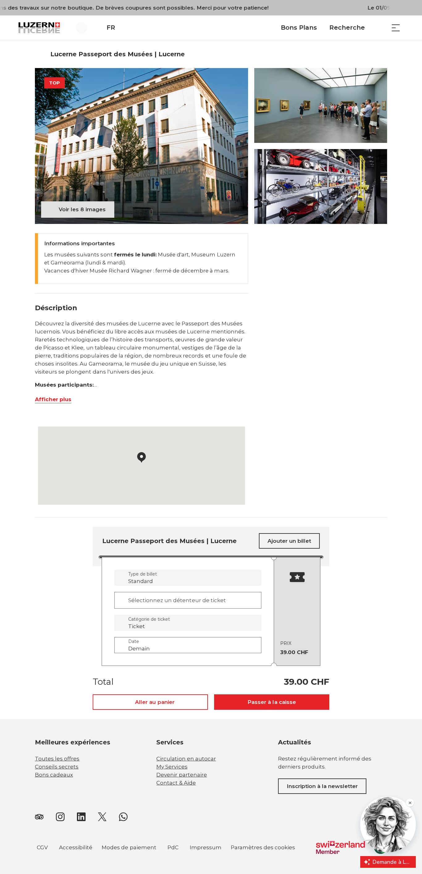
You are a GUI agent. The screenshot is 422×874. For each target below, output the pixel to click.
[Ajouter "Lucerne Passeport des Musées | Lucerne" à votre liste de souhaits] (381, 54)
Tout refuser (206, 832)
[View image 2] (320, 105)
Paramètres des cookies (263, 848)
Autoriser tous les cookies (205, 817)
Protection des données (68, 832)
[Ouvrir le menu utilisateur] (85, 27)
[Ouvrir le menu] (395, 27)
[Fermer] (238, 803)
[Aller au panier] (380, 27)
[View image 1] (141, 146)
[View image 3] (320, 186)
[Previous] (40, 54)
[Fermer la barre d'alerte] (397, 8)
